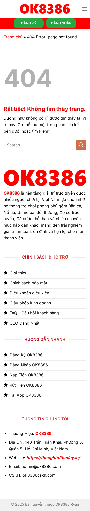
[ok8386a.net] (45, 9)
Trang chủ (13, 36)
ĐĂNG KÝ (29, 23)
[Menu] (85, 9)
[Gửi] (81, 145)
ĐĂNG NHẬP (61, 23)
